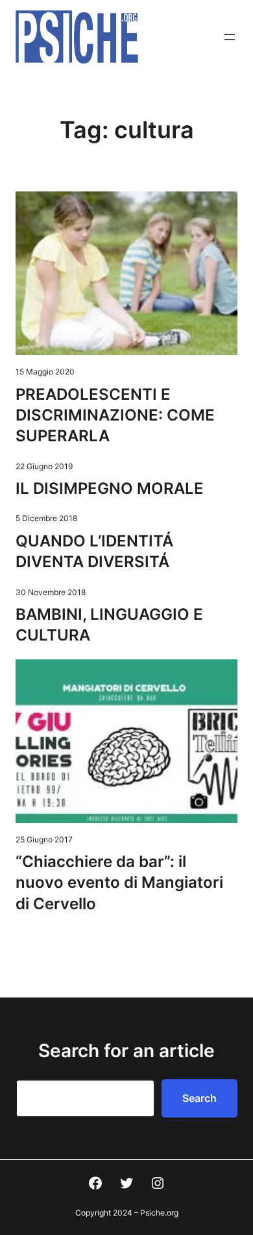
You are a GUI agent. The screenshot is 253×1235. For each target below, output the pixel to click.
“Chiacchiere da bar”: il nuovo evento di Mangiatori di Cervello (119, 882)
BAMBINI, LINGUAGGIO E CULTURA (109, 624)
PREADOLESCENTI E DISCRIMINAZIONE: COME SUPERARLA (115, 415)
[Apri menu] (229, 37)
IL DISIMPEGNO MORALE (110, 488)
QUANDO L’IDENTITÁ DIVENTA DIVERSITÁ (94, 551)
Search (199, 1098)
